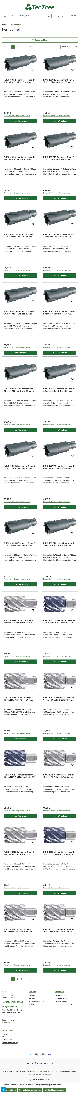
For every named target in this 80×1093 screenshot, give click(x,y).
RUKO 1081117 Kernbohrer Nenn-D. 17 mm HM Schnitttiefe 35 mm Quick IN (59, 158)
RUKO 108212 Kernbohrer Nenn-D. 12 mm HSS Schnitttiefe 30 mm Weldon (19, 621)
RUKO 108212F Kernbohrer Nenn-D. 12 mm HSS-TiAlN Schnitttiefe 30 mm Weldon (59, 621)
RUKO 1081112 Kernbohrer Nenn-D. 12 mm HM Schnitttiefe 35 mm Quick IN (19, 81)
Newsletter (33, 1004)
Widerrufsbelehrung (10, 1043)
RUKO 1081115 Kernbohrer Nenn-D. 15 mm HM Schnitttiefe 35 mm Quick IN (59, 81)
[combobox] (29, 16)
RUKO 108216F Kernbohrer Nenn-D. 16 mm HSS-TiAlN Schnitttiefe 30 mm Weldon (59, 853)
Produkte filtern (41, 40)
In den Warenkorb (20, 121)
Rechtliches (7, 1030)
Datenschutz (7, 1040)
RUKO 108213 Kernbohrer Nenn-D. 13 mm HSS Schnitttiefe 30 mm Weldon (19, 698)
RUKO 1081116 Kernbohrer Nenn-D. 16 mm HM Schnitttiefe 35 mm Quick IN (19, 158)
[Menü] (4, 16)
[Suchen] (49, 16)
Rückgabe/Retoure (36, 1001)
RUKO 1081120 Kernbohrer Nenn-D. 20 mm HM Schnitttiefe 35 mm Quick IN (20, 235)
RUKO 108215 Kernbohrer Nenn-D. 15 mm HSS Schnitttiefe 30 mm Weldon (58, 776)
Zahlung (32, 995)
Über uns (59, 992)
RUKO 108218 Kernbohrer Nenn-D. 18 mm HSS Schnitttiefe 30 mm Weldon (19, 930)
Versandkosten (46, 1071)
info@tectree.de (9, 1006)
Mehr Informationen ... (10, 1087)
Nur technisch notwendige (30, 1090)
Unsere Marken (61, 1001)
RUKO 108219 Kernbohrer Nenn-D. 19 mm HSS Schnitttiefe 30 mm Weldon (58, 930)
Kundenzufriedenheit (63, 1004)
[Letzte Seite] (30, 47)
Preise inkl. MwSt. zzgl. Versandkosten (17, 116)
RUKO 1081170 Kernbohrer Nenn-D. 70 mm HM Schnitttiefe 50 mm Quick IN (59, 544)
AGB (4, 1037)
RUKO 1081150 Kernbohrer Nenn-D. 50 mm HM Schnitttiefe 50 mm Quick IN (20, 544)
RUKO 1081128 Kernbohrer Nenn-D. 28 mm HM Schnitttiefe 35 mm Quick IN (59, 312)
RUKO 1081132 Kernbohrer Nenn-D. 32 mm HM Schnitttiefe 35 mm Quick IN (59, 390)
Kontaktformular (8, 1023)
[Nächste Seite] (26, 47)
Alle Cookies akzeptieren (54, 1090)
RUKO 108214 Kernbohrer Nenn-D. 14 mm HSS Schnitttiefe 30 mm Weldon (58, 698)
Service (32, 992)
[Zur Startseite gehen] (40, 7)
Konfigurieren (10, 1090)
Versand (32, 998)
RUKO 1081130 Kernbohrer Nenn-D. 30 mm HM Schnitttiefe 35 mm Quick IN (20, 390)
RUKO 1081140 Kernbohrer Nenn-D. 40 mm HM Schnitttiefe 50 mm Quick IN (59, 467)
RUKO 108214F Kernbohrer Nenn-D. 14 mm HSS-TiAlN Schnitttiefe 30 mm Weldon (20, 776)
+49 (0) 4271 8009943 (12, 1002)
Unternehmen (60, 995)
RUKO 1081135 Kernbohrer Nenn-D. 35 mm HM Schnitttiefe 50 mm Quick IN (20, 467)
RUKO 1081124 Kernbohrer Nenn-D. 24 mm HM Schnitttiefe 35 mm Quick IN (20, 312)
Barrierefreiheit (61, 998)
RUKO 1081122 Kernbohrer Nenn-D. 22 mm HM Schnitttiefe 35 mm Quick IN (59, 235)
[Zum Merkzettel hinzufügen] (33, 70)
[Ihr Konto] (63, 16)
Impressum (6, 1034)
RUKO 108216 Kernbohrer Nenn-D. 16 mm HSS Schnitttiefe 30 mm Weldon (19, 853)
